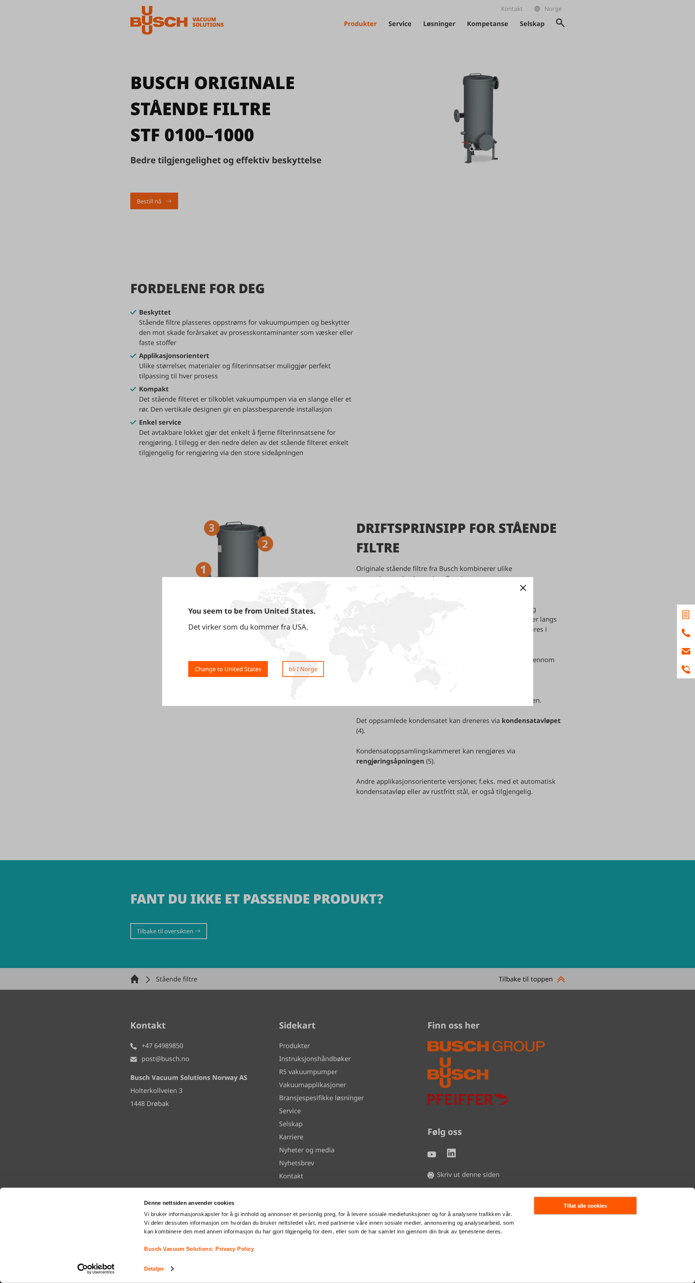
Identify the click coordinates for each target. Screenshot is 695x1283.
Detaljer (154, 1269)
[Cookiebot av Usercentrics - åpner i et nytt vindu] (96, 1268)
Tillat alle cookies (585, 1206)
